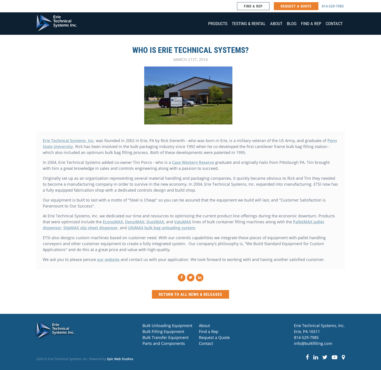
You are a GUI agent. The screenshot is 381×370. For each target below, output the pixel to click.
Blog (292, 23)
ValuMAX (182, 221)
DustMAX (155, 221)
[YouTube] (334, 357)
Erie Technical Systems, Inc (68, 140)
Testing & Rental (249, 23)
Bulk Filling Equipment (147, 331)
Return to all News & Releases (190, 294)
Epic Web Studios (120, 359)
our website (108, 259)
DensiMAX (134, 221)
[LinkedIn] (315, 357)
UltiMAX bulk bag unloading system (161, 227)
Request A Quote (296, 6)
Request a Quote (204, 337)
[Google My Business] (343, 357)
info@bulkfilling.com (313, 343)
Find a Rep (253, 6)
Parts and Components (147, 343)
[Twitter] (324, 357)
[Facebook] (307, 357)
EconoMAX (113, 221)
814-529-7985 (333, 6)
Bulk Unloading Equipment (147, 325)
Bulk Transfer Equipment (147, 337)
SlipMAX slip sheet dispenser (90, 227)
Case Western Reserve (193, 162)
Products (217, 23)
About (276, 23)
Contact (334, 23)
